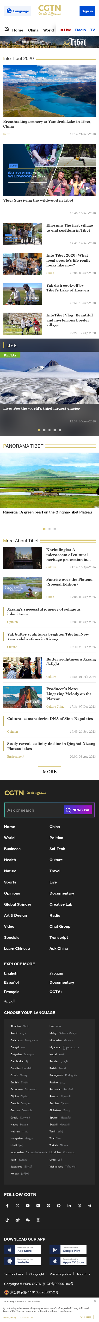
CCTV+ (56, 991)
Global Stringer (17, 904)
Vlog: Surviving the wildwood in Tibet (38, 200)
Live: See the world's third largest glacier (41, 408)
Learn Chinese (17, 948)
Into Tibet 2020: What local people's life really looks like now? (68, 260)
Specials (11, 937)
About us (83, 1274)
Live (67, 29)
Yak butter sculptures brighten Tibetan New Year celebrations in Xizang (48, 636)
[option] (49, 391)
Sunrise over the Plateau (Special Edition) (69, 582)
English (10, 973)
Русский (56, 973)
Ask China (59, 948)
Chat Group (60, 926)
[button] (87, 188)
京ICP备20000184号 (57, 1284)
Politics (56, 837)
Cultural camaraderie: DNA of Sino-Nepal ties (50, 718)
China (33, 30)
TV (92, 29)
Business (12, 848)
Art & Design (15, 915)
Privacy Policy (9, 1317)
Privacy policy (60, 1274)
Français (11, 991)
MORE (49, 771)
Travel (55, 870)
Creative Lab (61, 904)
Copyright (36, 1274)
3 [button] (50, 430)
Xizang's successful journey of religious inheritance (44, 611)
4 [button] (55, 430)
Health (10, 859)
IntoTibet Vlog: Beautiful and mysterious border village (69, 320)
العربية (9, 1001)
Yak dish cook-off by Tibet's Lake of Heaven (67, 287)
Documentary (62, 893)
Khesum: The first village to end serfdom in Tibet (69, 227)
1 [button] (39, 430)
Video (9, 926)
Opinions (12, 893)
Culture (56, 859)
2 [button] (44, 430)
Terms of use (14, 1274)
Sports (10, 882)
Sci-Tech (57, 848)
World (48, 30)
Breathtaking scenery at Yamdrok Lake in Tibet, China (47, 124)
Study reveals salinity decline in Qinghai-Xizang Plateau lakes (51, 746)
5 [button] (60, 430)
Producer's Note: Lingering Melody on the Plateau (69, 693)
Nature (10, 870)
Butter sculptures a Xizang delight (71, 661)
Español (11, 982)
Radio (80, 29)
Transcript (59, 937)
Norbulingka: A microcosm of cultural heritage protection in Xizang (67, 554)
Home (17, 30)
